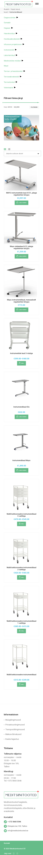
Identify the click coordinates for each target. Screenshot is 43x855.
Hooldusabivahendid (12, 39)
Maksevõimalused (13, 734)
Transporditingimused (15, 729)
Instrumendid (9, 50)
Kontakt (7, 843)
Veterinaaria (8, 88)
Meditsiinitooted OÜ (17, 849)
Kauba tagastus (12, 739)
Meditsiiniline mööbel (12, 61)
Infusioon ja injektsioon (13, 44)
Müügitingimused (13, 720)
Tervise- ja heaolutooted (13, 71)
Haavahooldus (9, 33)
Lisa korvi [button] (23, 202)
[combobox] (22, 153)
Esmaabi (7, 23)
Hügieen (7, 28)
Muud (6, 66)
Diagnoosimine (9, 18)
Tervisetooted (9, 82)
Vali (22, 363)
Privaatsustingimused (15, 724)
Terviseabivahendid (11, 77)
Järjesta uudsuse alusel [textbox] (14, 154)
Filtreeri (34, 107)
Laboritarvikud (9, 55)
